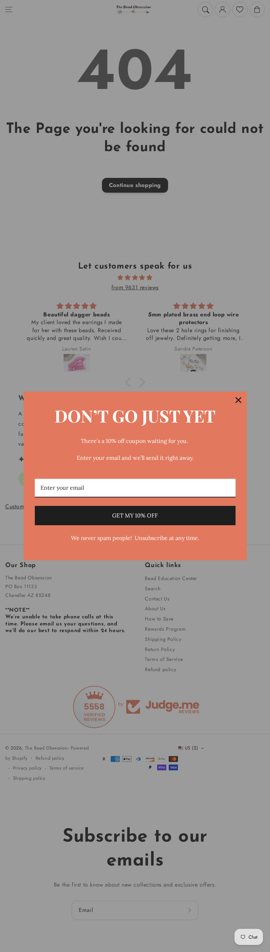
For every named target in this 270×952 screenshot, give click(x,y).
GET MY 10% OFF (135, 515)
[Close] (238, 400)
